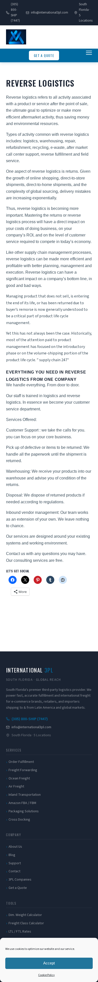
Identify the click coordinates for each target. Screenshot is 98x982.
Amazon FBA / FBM (22, 803)
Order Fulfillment (21, 761)
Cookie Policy (46, 975)
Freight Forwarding (23, 770)
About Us (15, 846)
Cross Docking (19, 819)
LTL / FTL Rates (20, 931)
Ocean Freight (19, 778)
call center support (22, 154)
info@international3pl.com (49, 12)
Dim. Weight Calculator (25, 914)
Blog (12, 854)
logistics (30, 141)
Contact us (15, 553)
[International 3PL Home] (16, 36)
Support (15, 863)
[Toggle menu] (89, 55)
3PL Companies (20, 879)
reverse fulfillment (57, 154)
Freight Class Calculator (26, 923)
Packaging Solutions (24, 811)
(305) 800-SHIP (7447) (15, 12)
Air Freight (16, 786)
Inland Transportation (25, 794)
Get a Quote (44, 55)
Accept (49, 963)
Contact (14, 871)
